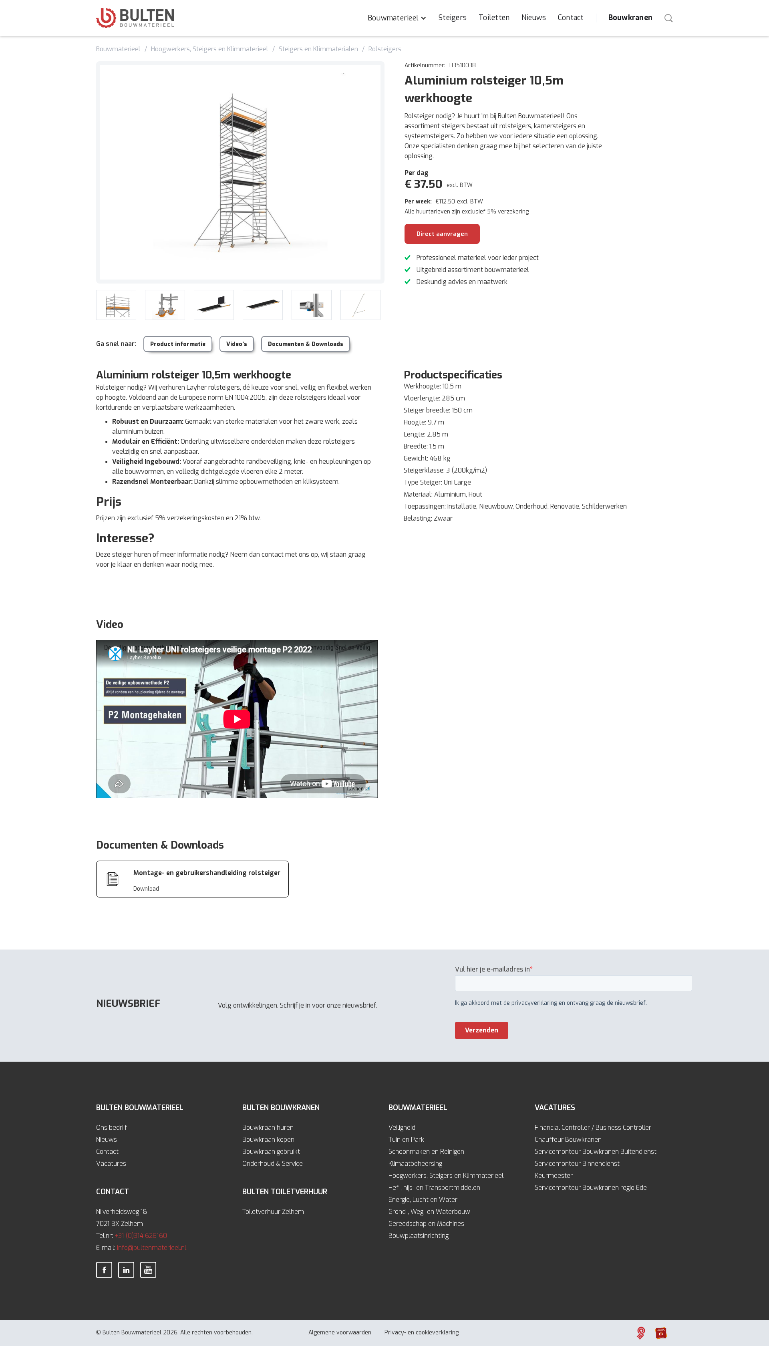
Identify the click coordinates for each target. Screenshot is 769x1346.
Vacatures (111, 1163)
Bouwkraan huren (268, 1127)
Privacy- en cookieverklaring (421, 1332)
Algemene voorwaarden (339, 1332)
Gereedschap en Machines (426, 1223)
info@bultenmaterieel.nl (151, 1247)
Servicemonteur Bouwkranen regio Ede (591, 1187)
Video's (236, 344)
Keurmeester (554, 1175)
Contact (571, 17)
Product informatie (177, 344)
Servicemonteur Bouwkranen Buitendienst (595, 1151)
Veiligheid (402, 1127)
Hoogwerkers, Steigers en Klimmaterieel (446, 1175)
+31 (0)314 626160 (141, 1235)
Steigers (453, 17)
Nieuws (533, 17)
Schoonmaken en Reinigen (426, 1151)
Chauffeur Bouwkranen (568, 1139)
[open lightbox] (240, 172)
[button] (397, 18)
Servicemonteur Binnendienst (577, 1163)
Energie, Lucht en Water (423, 1199)
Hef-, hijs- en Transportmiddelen (434, 1187)
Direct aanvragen (442, 234)
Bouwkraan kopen (268, 1139)
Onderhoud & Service (272, 1163)
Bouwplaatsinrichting (419, 1235)
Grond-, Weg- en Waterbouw (429, 1211)
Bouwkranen (630, 17)
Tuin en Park (406, 1139)
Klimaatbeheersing (415, 1163)
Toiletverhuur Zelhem (273, 1211)
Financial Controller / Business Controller (593, 1127)
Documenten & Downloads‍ (305, 344)
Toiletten (494, 17)
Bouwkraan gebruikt (271, 1151)
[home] (135, 18)
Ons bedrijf (111, 1127)
